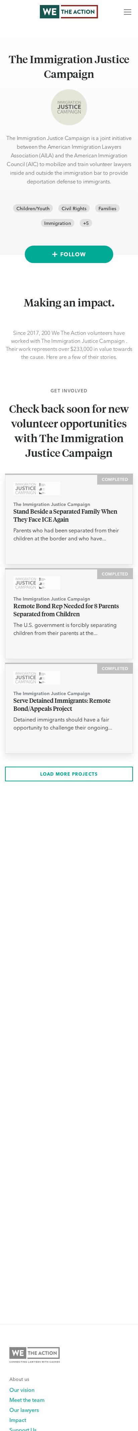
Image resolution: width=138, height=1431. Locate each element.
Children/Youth (33, 208)
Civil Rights (74, 208)
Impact (17, 1419)
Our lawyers (24, 1409)
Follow (73, 254)
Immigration (57, 223)
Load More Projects (69, 774)
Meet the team (27, 1399)
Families (107, 208)
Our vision (21, 1389)
